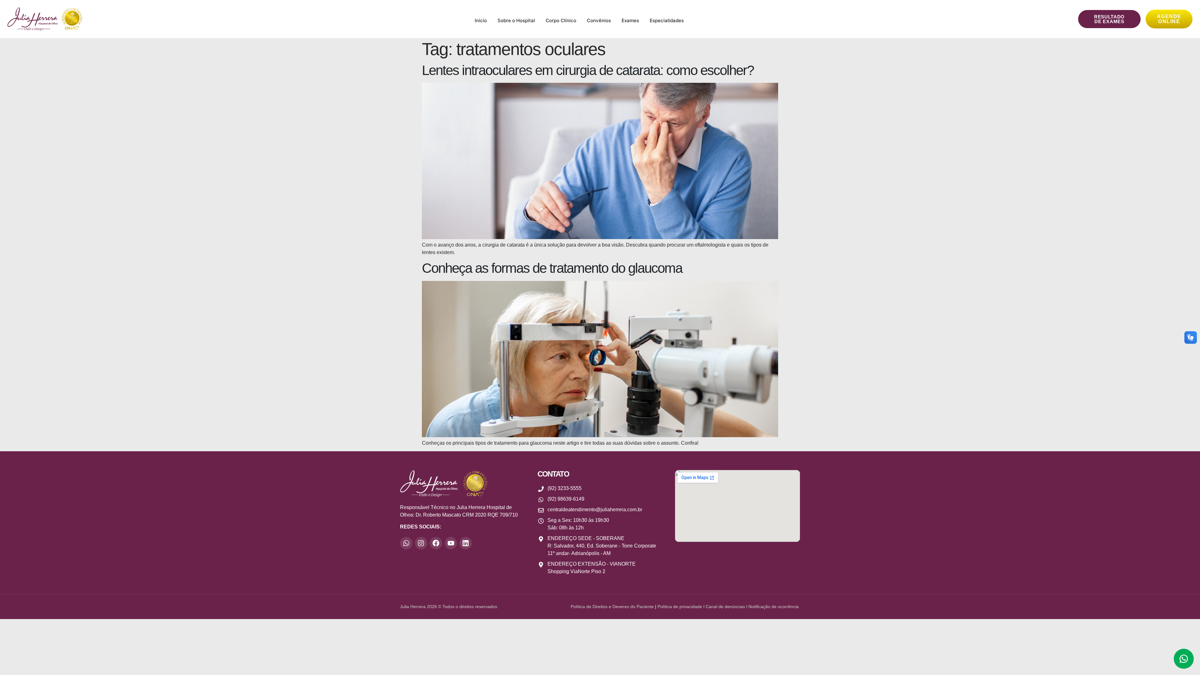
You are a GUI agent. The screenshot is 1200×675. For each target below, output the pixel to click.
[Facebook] (436, 543)
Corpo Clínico (561, 20)
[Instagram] (421, 543)
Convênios (599, 20)
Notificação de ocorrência (774, 606)
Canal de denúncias (725, 606)
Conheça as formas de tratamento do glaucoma (552, 268)
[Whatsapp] (406, 543)
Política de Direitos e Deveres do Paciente (612, 606)
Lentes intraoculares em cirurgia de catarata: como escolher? (588, 70)
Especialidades (667, 20)
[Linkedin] (465, 543)
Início (481, 20)
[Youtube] (451, 543)
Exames (630, 20)
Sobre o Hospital (516, 20)
